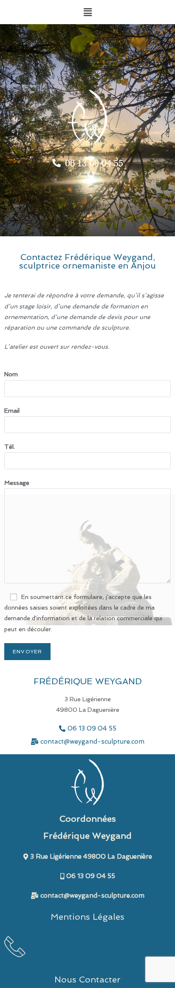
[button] (87, 12)
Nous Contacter (87, 979)
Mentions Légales (87, 917)
